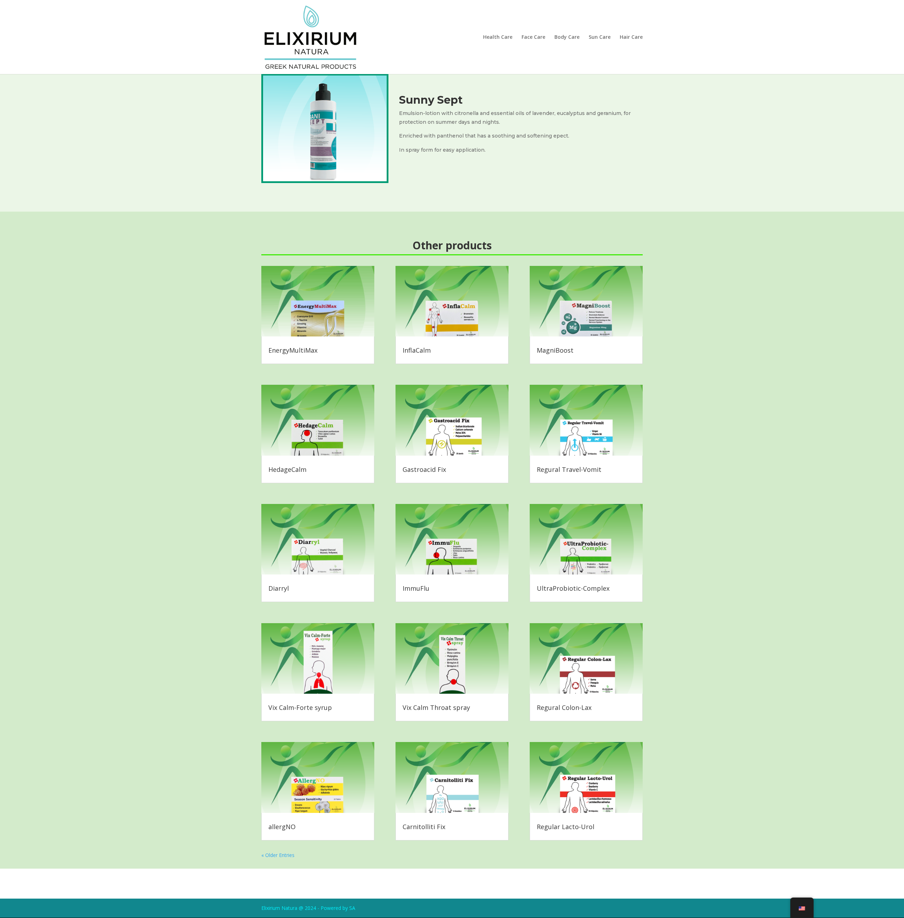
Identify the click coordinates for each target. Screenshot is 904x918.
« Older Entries (278, 855)
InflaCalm (417, 350)
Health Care (497, 37)
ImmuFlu (416, 588)
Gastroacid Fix (424, 469)
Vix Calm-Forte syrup (300, 707)
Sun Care (600, 37)
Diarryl (278, 588)
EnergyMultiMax (292, 350)
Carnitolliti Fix (424, 826)
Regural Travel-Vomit (569, 469)
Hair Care (631, 37)
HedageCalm (287, 469)
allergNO (282, 826)
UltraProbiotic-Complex (573, 588)
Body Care (566, 37)
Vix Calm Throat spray (436, 707)
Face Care (533, 37)
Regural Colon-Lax (564, 707)
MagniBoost (555, 350)
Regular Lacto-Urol (565, 826)
